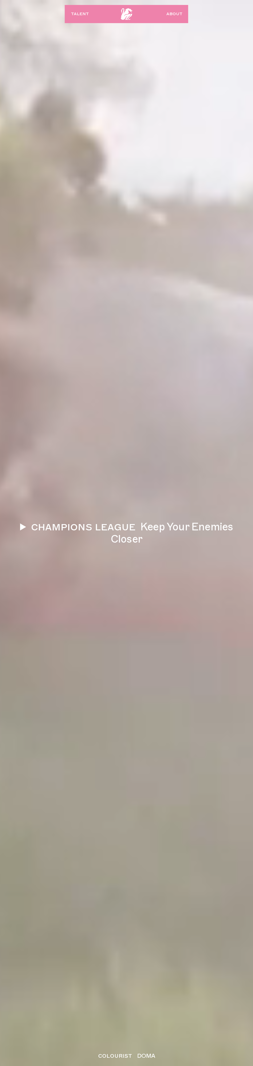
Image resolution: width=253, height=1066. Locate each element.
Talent (80, 14)
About (174, 14)
